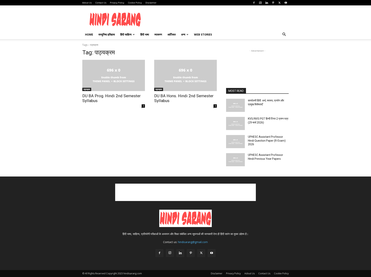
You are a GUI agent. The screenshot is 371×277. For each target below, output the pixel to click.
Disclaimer (151, 2)
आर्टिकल (172, 34)
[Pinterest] (273, 2)
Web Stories (203, 34)
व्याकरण (158, 34)
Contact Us (100, 2)
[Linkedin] (267, 2)
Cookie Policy (135, 2)
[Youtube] (286, 2)
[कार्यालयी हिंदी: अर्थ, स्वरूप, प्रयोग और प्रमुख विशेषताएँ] (235, 105)
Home (89, 34)
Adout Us (87, 2)
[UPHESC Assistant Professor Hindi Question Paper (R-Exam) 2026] (235, 141)
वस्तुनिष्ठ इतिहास (107, 34)
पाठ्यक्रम (86, 89)
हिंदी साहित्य (126, 34)
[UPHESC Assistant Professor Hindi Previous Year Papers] (235, 159)
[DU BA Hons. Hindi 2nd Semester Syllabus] (185, 75)
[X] (279, 2)
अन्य (183, 34)
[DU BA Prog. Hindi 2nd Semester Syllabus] (113, 75)
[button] (284, 35)
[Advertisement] (296, 61)
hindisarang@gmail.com (193, 242)
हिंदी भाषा (144, 34)
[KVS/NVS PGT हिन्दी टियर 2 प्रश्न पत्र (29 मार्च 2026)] (235, 123)
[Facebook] (254, 2)
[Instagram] (260, 2)
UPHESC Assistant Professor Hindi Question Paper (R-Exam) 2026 (267, 140)
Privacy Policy (117, 2)
